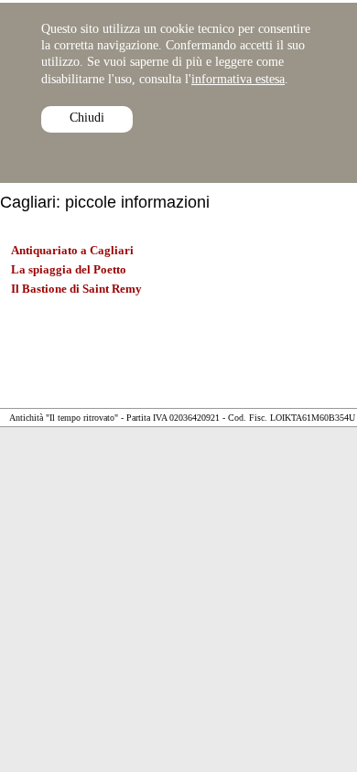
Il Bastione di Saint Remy (76, 288)
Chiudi (87, 117)
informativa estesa (238, 79)
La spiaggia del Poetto (68, 269)
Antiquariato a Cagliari (72, 250)
